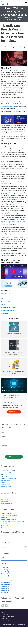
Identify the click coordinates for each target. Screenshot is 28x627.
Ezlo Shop (3, 528)
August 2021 (4, 604)
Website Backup (5, 482)
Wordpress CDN (5, 525)
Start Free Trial (14, 412)
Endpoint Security (5, 499)
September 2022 (5, 597)
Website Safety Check (7, 513)
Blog (3, 626)
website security (9, 199)
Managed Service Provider (7, 503)
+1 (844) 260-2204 (15, 19)
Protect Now (14, 456)
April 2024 (3, 583)
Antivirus (3, 474)
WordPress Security (6, 486)
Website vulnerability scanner (8, 519)
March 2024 (4, 585)
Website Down (4, 517)
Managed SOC (4, 523)
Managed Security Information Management (12, 521)
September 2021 (5, 602)
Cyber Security (5, 501)
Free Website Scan (6, 472)
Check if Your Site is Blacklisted (9, 515)
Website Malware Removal (8, 470)
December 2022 (5, 591)
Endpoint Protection (6, 497)
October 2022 (4, 595)
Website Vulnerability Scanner (8, 478)
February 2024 (4, 587)
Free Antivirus (4, 476)
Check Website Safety (7, 484)
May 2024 (3, 581)
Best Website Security (7, 480)
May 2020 (3, 606)
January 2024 (4, 589)
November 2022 (5, 593)
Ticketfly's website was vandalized (9, 106)
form (23, 206)
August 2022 (4, 600)
